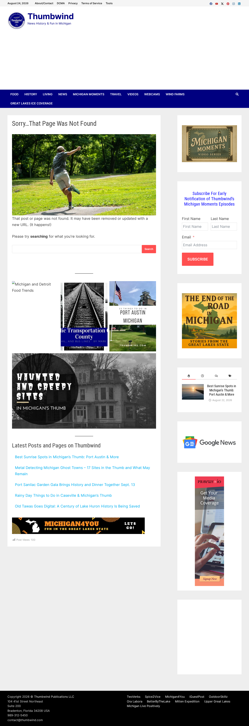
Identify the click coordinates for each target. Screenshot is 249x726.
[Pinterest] (228, 3)
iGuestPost (196, 696)
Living (47, 94)
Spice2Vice (152, 696)
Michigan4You (175, 696)
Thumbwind (51, 16)
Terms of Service (91, 3)
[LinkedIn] (239, 3)
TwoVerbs (133, 696)
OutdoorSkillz (218, 696)
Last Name (220, 219)
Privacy (73, 3)
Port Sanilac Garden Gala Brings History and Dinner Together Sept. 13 (75, 484)
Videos (132, 94)
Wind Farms (175, 94)
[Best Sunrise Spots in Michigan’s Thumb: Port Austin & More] (193, 387)
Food (14, 94)
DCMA (61, 3)
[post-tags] (230, 376)
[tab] (189, 376)
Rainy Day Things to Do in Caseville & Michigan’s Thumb (63, 495)
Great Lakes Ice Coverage (31, 103)
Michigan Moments (88, 94)
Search (149, 248)
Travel (116, 94)
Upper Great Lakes (217, 701)
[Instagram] (234, 3)
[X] (223, 3)
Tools (109, 3)
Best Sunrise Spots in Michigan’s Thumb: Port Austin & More (67, 457)
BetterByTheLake (158, 701)
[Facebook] (211, 3)
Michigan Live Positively (143, 706)
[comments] (216, 376)
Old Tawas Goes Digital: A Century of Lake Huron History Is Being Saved (77, 506)
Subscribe (197, 259)
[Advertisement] (124, 62)
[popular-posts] (189, 376)
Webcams (152, 94)
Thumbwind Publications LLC (54, 696)
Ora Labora (134, 701)
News (62, 94)
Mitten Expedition (187, 701)
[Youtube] (217, 3)
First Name (191, 219)
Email (186, 237)
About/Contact (44, 3)
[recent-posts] (202, 376)
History (30, 94)
